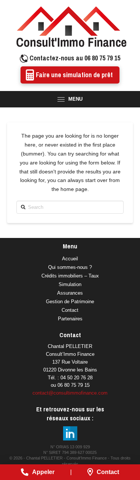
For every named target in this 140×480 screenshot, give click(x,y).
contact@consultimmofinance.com (70, 393)
